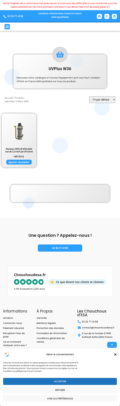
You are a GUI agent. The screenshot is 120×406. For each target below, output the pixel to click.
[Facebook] (99, 16)
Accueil (9, 97)
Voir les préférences (60, 398)
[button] (115, 354)
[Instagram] (106, 16)
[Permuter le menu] (7, 26)
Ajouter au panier (19, 162)
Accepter (60, 381)
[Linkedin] (114, 16)
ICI (108, 6)
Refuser (60, 390)
